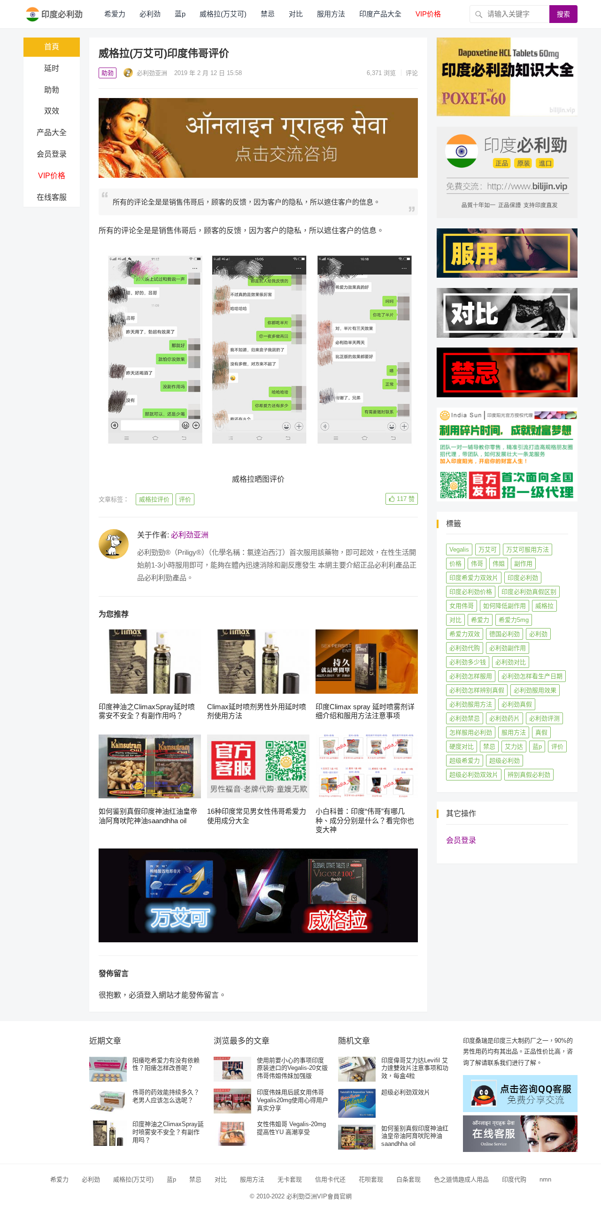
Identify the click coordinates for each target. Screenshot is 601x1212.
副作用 (523, 563)
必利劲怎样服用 (470, 676)
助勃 (51, 90)
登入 (151, 995)
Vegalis (459, 549)
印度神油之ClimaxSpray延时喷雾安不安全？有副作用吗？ (168, 1132)
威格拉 (544, 605)
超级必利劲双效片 (473, 774)
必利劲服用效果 (535, 690)
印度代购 (514, 1179)
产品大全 (52, 132)
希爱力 (114, 14)
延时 (51, 68)
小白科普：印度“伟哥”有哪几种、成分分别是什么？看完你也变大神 (365, 820)
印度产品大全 (380, 14)
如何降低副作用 (504, 605)
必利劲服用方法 (470, 704)
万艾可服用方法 (527, 549)
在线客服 (52, 197)
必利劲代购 (464, 647)
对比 (296, 14)
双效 (51, 111)
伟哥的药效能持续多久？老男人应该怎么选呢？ (166, 1096)
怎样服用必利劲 (470, 732)
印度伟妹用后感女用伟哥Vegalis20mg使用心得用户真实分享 (292, 1100)
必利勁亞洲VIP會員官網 (319, 1196)
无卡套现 (289, 1179)
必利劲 (150, 14)
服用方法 (331, 14)
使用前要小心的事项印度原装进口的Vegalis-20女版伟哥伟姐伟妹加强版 (292, 1068)
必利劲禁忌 (464, 718)
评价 (185, 499)
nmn (545, 1179)
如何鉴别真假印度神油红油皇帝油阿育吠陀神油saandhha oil (414, 1136)
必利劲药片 (504, 718)
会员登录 (52, 154)
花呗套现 (371, 1179)
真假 (541, 732)
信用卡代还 (330, 1179)
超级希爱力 (464, 760)
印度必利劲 (523, 577)
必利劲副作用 (507, 647)
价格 (455, 563)
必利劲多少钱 (467, 662)
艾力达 (514, 746)
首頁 (51, 47)
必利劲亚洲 (151, 72)
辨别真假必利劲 (529, 774)
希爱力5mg (514, 619)
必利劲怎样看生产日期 (531, 676)
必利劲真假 (516, 704)
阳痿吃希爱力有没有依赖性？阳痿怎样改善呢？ (166, 1064)
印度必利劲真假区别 (528, 591)
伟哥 (477, 563)
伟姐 (499, 563)
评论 (412, 72)
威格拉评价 (154, 499)
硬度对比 (461, 746)
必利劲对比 (510, 662)
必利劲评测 (544, 718)
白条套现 (408, 1179)
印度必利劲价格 (470, 591)
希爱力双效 (464, 633)
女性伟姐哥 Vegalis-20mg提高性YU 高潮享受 (291, 1128)
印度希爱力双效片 (473, 577)
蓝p (180, 14)
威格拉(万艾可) (223, 14)
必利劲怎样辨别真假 (476, 690)
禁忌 (268, 14)
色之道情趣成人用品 (461, 1179)
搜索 (563, 14)
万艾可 (487, 549)
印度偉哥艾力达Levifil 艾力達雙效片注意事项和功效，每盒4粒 (414, 1068)
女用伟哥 (461, 605)
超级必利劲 (504, 760)
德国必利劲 (504, 633)
